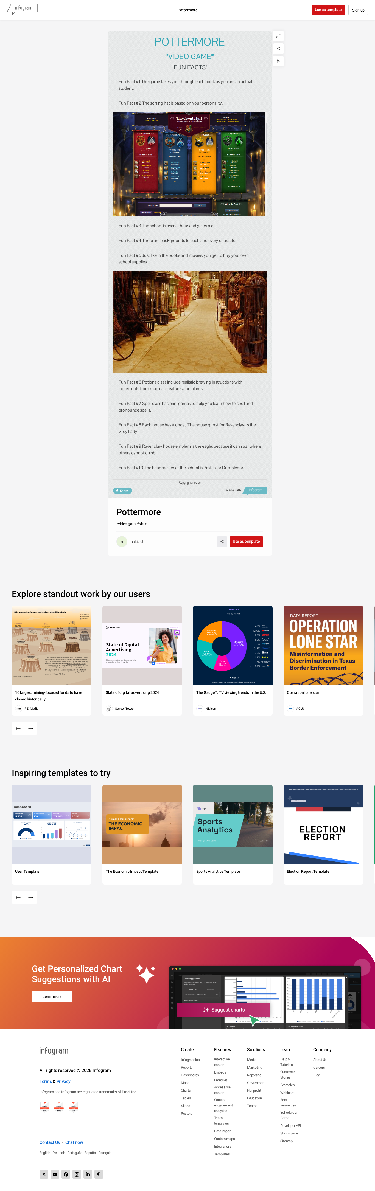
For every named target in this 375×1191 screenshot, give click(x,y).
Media (251, 1060)
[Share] (278, 48)
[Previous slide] (18, 728)
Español (90, 1153)
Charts (186, 1090)
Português (74, 1153)
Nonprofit (254, 1090)
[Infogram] (22, 10)
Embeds (220, 1072)
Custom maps (224, 1139)
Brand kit (220, 1080)
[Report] (278, 61)
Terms (46, 1081)
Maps (185, 1083)
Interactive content (222, 1062)
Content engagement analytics (223, 1105)
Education (254, 1098)
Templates (222, 1154)
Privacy (64, 1081)
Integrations (223, 1146)
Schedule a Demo (288, 1115)
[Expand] (278, 36)
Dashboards (190, 1075)
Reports (186, 1067)
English (45, 1153)
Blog (316, 1075)
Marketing (254, 1067)
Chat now (74, 1142)
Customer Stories (287, 1074)
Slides (185, 1106)
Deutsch (58, 1153)
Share (124, 491)
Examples (287, 1085)
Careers (319, 1067)
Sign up (358, 10)
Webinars (287, 1093)
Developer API (290, 1126)
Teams (252, 1106)
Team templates (221, 1120)
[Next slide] (31, 728)
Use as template (328, 9)
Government (256, 1083)
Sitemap (286, 1141)
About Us (320, 1060)
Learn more (52, 996)
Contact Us (50, 1142)
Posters (186, 1113)
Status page (289, 1133)
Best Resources (288, 1102)
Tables (186, 1098)
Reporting (254, 1075)
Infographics (190, 1060)
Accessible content (222, 1090)
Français (105, 1153)
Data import (222, 1131)
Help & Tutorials (286, 1062)
